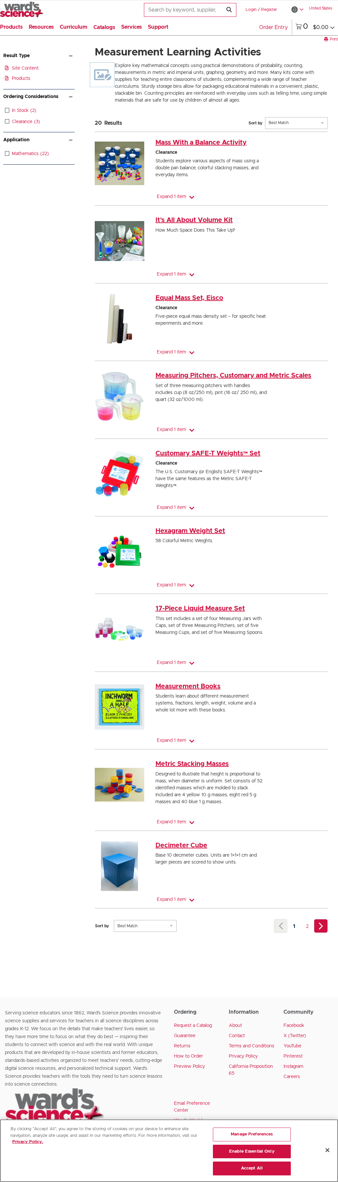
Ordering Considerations (30, 96)
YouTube (292, 1046)
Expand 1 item (171, 196)
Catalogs (104, 27)
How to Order (188, 1056)
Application (16, 140)
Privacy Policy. (27, 1142)
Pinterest (293, 1056)
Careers (292, 1076)
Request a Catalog (193, 1025)
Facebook (294, 1025)
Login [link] (251, 10)
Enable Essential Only (252, 1151)
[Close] (327, 1150)
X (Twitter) (295, 1036)
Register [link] (269, 10)
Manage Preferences (252, 1134)
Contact (237, 1036)
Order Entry (273, 27)
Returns (182, 1046)
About (235, 1025)
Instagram (293, 1066)
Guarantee (184, 1036)
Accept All (252, 1168)
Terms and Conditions (251, 1046)
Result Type (16, 55)
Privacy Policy (243, 1056)
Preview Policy (189, 1066)
